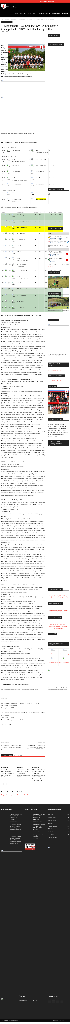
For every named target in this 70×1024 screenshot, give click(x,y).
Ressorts (23, 13)
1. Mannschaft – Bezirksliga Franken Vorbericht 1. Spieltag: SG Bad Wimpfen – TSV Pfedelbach (7, 773)
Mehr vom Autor (18, 755)
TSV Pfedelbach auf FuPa (53, 266)
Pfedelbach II (60, 247)
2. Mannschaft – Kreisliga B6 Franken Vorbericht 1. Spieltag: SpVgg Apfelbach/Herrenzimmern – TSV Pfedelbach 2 (23, 773)
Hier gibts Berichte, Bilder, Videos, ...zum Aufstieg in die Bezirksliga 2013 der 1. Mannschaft (58, 626)
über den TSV (56, 13)
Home (16, 13)
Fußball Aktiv (14, 19)
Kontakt (65, 13)
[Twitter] (64, 1)
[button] (66, 6)
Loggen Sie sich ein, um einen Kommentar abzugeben (15, 795)
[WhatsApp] (22, 39)
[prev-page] (2, 784)
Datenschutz (43, 1)
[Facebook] (58, 1)
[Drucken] (31, 39)
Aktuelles (7, 19)
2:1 (67, 237)
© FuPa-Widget (65, 264)
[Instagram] (61, 1)
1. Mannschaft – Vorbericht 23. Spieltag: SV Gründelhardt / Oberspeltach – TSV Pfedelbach (36, 747)
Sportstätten (32, 13)
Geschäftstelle (44, 13)
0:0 (65, 241)
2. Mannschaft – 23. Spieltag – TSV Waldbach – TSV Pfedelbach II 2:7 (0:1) (11, 747)
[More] (35, 39)
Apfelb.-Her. (53, 247)
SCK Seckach (59, 238)
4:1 (67, 246)
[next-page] (5, 784)
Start (2, 19)
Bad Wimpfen (53, 242)
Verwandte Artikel (7, 755)
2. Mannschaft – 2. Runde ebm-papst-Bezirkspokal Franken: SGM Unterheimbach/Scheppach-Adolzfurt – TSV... (16, 840)
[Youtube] (67, 1)
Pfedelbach (52, 238)
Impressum (51, 1)
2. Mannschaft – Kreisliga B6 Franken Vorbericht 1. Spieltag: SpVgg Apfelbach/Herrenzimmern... (16, 828)
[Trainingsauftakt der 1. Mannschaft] (28, 836)
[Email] (27, 39)
